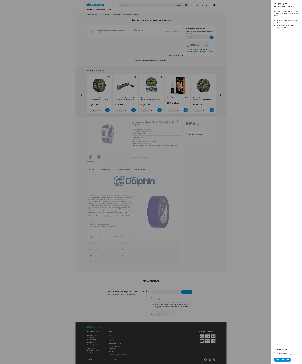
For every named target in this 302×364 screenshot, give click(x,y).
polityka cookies (282, 354)
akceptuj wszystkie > (282, 360)
